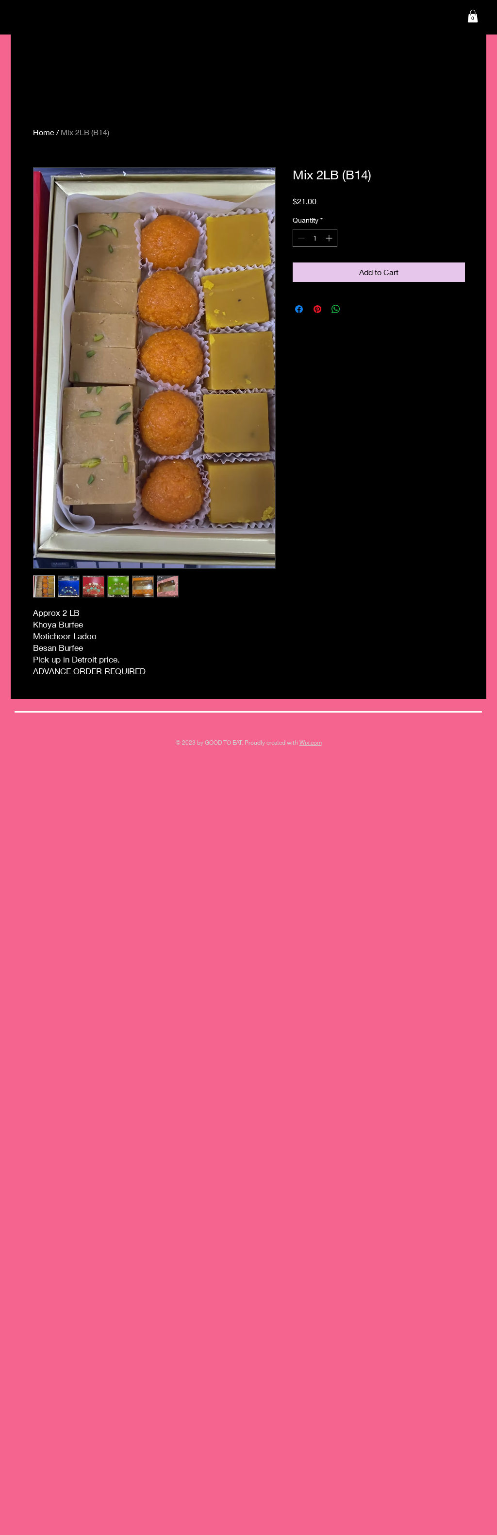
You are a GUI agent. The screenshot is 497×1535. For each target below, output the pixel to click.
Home (43, 132)
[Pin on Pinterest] (317, 309)
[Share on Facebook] (299, 309)
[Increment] (330, 237)
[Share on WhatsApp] (336, 309)
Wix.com (310, 742)
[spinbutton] (315, 237)
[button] (472, 16)
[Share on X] (354, 309)
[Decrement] (300, 237)
